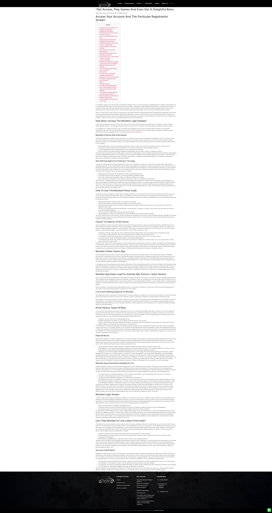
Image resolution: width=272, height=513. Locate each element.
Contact (157, 3)
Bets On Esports (104, 80)
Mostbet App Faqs (105, 83)
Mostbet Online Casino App (107, 41)
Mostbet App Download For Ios (108, 53)
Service (139, 3)
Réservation (148, 3)
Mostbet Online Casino (106, 97)
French (166, 3)
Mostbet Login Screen (105, 55)
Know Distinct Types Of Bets (107, 49)
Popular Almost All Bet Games (108, 39)
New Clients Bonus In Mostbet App (109, 95)
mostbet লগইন (138, 132)
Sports (101, 82)
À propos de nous (129, 3)
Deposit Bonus (103, 51)
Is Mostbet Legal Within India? (108, 78)
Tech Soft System (158, 510)
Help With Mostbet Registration (108, 85)
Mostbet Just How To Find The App (109, 77)
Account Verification (105, 60)
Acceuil (120, 3)
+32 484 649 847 (163, 479)
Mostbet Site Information (106, 31)
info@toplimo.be (164, 491)
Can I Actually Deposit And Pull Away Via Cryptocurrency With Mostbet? (108, 88)
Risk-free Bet (103, 72)
